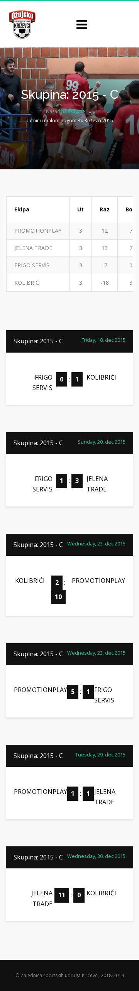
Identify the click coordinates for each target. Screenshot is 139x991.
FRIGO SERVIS (31, 265)
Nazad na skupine (65, 111)
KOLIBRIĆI (27, 282)
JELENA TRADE (33, 248)
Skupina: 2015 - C (38, 341)
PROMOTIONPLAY (37, 230)
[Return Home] (21, 23)
